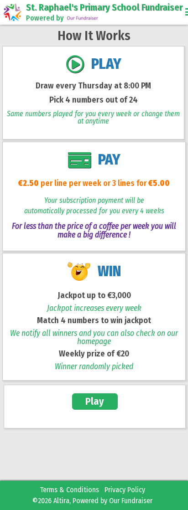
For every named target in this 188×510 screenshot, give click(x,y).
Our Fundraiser (130, 500)
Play (94, 401)
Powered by (44, 18)
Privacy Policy (124, 489)
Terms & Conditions (69, 489)
